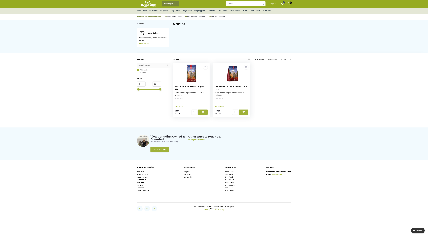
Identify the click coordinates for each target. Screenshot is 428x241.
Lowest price (272, 59)
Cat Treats (222, 10)
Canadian (218, 17)
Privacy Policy (219, 210)
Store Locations (159, 149)
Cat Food (211, 10)
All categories (169, 4)
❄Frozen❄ (153, 10)
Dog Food (164, 10)
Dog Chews (187, 10)
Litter (245, 10)
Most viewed (259, 59)
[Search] (262, 3)
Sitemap (140, 182)
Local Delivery (174, 17)
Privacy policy (142, 174)
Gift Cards (267, 10)
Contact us (141, 180)
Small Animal (255, 10)
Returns (140, 185)
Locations (141, 188)
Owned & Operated (196, 17)
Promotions (142, 10)
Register (187, 172)
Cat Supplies (234, 10)
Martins (143, 73)
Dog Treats (175, 10)
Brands (141, 24)
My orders (187, 174)
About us (140, 172)
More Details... (144, 43)
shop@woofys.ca (196, 140)
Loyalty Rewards (143, 190)
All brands (144, 70)
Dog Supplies (199, 10)
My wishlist (188, 177)
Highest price (286, 59)
